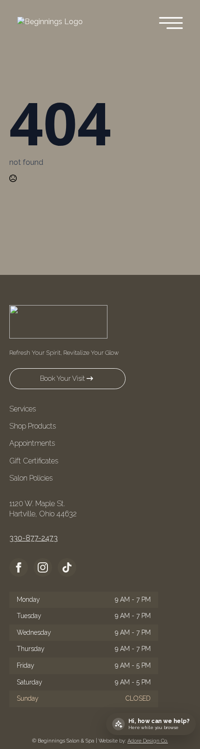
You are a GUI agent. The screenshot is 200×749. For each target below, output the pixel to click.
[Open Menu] (171, 24)
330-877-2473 (33, 538)
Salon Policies (31, 478)
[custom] (67, 567)
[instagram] (42, 567)
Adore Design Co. (147, 741)
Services (22, 408)
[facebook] (18, 567)
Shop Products (32, 426)
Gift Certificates (33, 460)
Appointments (32, 443)
